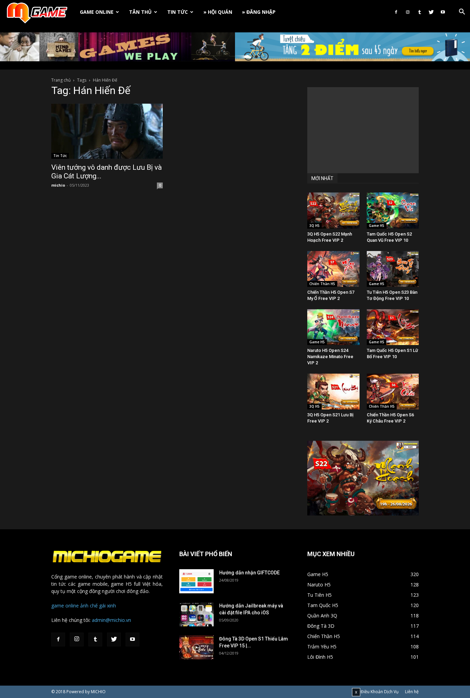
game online (65, 605)
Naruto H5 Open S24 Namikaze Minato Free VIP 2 (330, 356)
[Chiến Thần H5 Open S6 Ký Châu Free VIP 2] (393, 391)
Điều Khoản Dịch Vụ (379, 692)
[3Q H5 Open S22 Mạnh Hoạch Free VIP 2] (333, 210)
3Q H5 (314, 225)
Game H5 (376, 225)
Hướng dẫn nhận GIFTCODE (249, 572)
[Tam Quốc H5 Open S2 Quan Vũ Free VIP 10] (393, 210)
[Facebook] (396, 12)
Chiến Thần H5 (322, 283)
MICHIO (98, 692)
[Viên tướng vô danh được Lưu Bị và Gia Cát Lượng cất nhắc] (107, 131)
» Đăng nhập (259, 12)
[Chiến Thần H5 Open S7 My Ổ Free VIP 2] (333, 269)
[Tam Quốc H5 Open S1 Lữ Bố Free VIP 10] (393, 327)
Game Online (97, 12)
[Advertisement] (363, 130)
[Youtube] (443, 12)
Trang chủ (61, 80)
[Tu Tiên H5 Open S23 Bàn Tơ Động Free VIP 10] (393, 269)
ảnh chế (89, 605)
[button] (461, 12)
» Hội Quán (217, 12)
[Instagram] (408, 12)
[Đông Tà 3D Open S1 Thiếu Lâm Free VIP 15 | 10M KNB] (196, 647)
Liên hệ (412, 692)
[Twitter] (431, 12)
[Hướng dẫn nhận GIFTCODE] (196, 581)
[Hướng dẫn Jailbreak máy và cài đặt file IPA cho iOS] (196, 614)
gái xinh (107, 605)
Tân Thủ (140, 12)
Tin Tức (177, 12)
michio (58, 185)
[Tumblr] (419, 12)
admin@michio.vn (111, 620)
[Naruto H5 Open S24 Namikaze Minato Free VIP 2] (333, 327)
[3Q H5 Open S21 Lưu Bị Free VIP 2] (333, 391)
